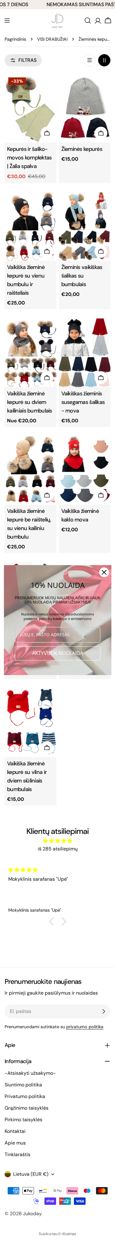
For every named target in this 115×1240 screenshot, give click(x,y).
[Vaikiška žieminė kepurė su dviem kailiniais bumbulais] (30, 352)
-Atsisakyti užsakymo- (30, 1073)
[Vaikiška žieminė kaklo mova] (85, 470)
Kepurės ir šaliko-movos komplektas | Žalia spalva (29, 157)
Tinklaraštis (17, 1154)
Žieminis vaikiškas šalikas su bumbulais (81, 275)
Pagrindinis (15, 39)
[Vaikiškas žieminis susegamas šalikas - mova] (85, 352)
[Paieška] (88, 20)
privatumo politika (84, 1026)
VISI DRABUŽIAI (52, 39)
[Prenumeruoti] (104, 1011)
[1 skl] (89, 60)
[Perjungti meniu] (7, 20)
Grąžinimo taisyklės (26, 1108)
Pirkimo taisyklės (23, 1119)
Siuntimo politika (23, 1084)
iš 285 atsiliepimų (58, 849)
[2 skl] (104, 60)
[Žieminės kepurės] (85, 108)
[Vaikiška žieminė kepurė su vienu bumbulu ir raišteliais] (30, 226)
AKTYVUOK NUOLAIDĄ (57, 653)
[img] (57, 841)
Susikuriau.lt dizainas (57, 1233)
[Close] (104, 572)
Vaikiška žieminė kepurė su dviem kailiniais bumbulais (29, 402)
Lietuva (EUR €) (30, 1174)
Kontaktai (15, 1131)
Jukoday (32, 1213)
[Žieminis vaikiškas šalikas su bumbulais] (85, 226)
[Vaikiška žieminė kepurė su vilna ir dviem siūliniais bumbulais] (30, 722)
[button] (52, 921)
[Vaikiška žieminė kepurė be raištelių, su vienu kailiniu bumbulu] (30, 470)
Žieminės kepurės (81, 149)
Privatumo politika (25, 1096)
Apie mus (15, 1143)
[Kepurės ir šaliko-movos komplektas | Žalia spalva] (30, 108)
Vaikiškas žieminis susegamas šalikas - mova (83, 402)
